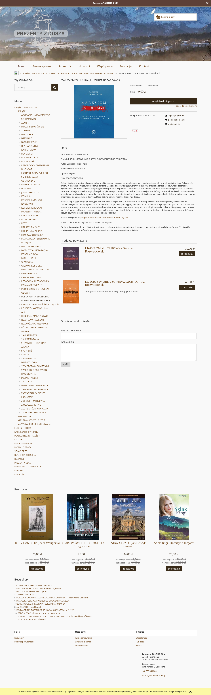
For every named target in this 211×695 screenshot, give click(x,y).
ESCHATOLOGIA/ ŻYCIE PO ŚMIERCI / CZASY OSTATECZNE (34, 177)
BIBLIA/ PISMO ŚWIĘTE (32, 126)
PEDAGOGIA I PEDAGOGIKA (35, 281)
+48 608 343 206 (149, 671)
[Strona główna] (41, 36)
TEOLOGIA (26, 381)
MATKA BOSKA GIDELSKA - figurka (31, 591)
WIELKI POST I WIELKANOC (35, 385)
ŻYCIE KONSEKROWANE (33, 412)
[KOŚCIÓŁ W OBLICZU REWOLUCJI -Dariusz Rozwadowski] (72, 291)
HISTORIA (26, 188)
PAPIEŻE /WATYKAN (31, 277)
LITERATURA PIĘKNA (31, 230)
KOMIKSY (26, 196)
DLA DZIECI (27, 153)
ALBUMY (25, 130)
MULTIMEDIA (25, 416)
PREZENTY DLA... (22, 462)
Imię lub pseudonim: (71, 330)
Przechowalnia (81, 645)
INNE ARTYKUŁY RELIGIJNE (27, 466)
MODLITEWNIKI (29, 257)
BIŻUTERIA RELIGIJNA (25, 454)
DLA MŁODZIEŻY (29, 157)
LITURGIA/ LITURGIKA (32, 234)
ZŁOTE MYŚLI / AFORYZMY (34, 408)
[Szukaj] (54, 87)
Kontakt (139, 645)
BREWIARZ (26, 138)
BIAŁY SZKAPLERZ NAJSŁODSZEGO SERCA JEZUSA (38, 588)
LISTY (24, 223)
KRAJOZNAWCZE (29, 215)
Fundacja (140, 641)
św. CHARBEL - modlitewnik (28, 607)
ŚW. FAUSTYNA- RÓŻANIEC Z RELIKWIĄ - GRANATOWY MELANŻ (45, 610)
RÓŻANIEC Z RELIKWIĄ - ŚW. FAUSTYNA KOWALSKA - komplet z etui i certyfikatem (54, 616)
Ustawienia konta (83, 641)
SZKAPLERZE (20, 451)
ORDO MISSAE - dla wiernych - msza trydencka (38, 613)
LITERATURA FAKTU (31, 227)
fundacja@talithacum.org (153, 675)
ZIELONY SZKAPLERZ (25, 594)
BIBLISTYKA (27, 134)
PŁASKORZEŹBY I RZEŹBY (27, 435)
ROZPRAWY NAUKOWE (32, 319)
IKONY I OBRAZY (22, 447)
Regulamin (19, 637)
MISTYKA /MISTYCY (31, 246)
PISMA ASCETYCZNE (31, 285)
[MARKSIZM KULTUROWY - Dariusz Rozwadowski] (72, 258)
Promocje (19, 474)
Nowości (18, 470)
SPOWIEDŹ (26, 350)
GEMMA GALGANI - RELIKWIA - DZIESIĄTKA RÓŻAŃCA (40, 603)
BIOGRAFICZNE (29, 142)
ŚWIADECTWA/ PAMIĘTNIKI (35, 366)
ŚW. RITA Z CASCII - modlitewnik (31, 619)
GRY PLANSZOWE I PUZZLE (31, 420)
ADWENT (25, 122)
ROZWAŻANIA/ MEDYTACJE (35, 323)
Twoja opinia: (67, 341)
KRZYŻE (18, 439)
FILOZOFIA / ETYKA (30, 184)
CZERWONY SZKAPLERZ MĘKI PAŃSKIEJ (34, 585)
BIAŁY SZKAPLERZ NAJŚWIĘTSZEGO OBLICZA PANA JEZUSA (42, 600)
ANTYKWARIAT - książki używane (35, 424)
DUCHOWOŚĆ (28, 161)
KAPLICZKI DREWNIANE (26, 431)
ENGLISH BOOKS (22, 427)
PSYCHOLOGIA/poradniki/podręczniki (40, 304)
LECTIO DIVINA (28, 219)
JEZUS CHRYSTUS (30, 192)
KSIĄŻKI (22, 111)
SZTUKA (25, 354)
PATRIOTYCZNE (29, 273)
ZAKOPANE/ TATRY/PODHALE (36, 389)
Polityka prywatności (24, 641)
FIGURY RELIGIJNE (23, 443)
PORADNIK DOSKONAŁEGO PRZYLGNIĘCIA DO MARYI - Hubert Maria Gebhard (52, 597)
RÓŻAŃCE (19, 458)
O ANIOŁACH (27, 261)
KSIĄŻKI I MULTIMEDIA (25, 107)
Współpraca (141, 637)
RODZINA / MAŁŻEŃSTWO (34, 315)
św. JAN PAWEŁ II (29, 377)
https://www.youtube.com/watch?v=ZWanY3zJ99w (104, 217)
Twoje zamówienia (83, 637)
